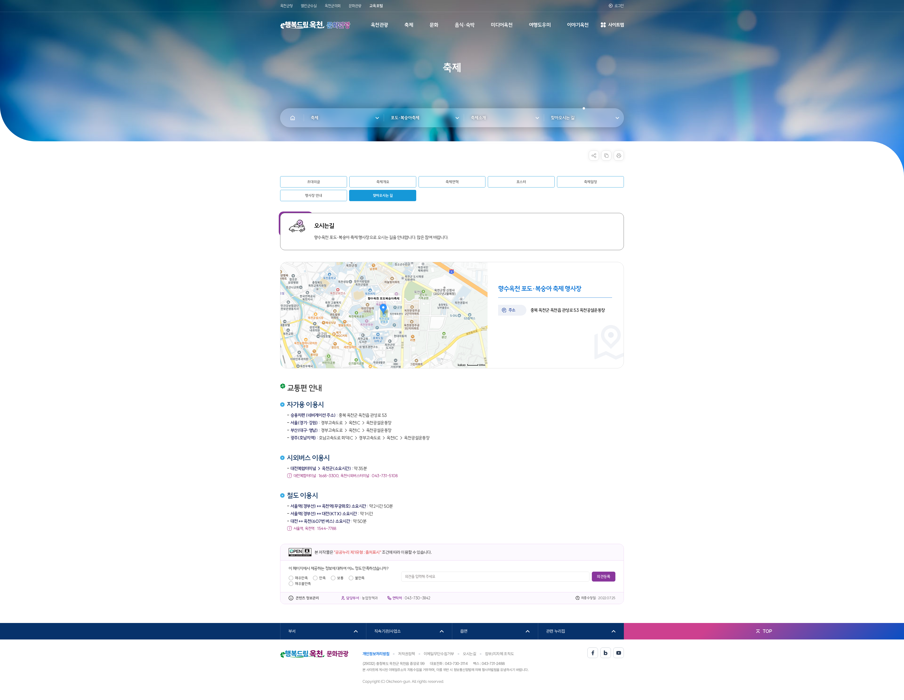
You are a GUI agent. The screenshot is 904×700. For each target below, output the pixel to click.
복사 (606, 156)
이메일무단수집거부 (439, 653)
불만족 (360, 578)
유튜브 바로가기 (618, 652)
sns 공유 (594, 156)
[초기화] (482, 323)
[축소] (482, 314)
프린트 (619, 156)
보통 (340, 578)
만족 (322, 578)
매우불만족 (303, 583)
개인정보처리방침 (376, 653)
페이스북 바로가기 (592, 652)
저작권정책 (406, 653)
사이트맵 (612, 25)
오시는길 (469, 653)
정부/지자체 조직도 (499, 653)
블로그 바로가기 (605, 652)
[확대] (482, 306)
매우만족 (301, 578)
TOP (767, 631)
